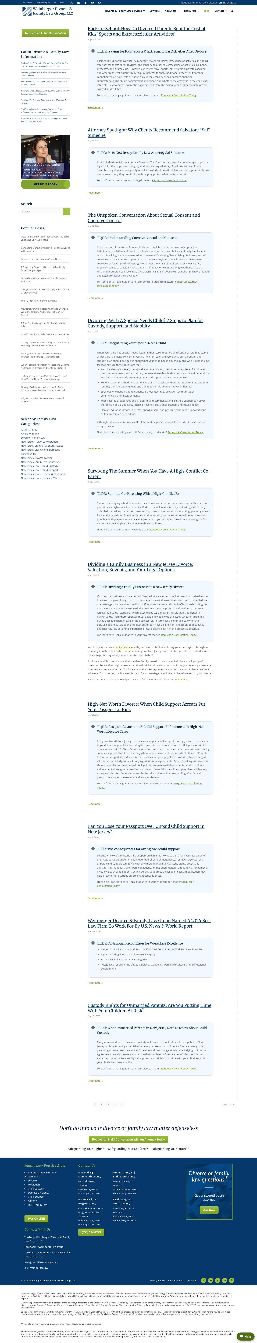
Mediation (34, 1184)
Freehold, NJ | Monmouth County (89, 1174)
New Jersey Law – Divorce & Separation (43, 474)
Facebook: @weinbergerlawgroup (43, 1246)
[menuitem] (157, 1280)
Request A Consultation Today (178, 95)
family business (124, 647)
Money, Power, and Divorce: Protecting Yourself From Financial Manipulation (41, 355)
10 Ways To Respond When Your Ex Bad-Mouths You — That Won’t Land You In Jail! (43, 389)
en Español (28, 2)
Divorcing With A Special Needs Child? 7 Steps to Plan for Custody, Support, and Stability (145, 323)
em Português (43, 2)
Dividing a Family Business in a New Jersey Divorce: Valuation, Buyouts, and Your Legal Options (140, 567)
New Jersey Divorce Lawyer (36, 458)
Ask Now (209, 1210)
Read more (94, 107)
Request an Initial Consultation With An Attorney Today (128, 1139)
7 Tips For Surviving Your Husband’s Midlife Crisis (43, 324)
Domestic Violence (38, 1192)
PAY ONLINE (36, 1218)
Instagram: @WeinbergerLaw (41, 1262)
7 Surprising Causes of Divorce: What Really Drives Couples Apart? (43, 268)
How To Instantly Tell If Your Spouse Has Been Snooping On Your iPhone (45, 238)
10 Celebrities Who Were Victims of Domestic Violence (44, 280)
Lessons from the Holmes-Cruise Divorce (42, 259)
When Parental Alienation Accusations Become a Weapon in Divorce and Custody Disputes (45, 366)
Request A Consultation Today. (186, 432)
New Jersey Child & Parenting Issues (42, 445)
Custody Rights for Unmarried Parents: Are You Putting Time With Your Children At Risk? (149, 1008)
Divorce (32, 1180)
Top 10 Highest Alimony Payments (39, 300)
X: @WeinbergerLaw (36, 1267)
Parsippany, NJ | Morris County (123, 1201)
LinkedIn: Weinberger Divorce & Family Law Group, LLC (47, 1254)
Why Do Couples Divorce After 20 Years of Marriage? (42, 400)
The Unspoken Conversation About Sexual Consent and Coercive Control (144, 217)
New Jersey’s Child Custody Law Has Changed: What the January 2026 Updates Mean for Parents (44, 312)
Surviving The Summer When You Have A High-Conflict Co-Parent (149, 473)
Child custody (36, 1188)
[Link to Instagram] (99, 2)
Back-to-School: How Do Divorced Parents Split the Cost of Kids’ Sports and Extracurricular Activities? (146, 31)
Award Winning (30, 433)
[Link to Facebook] (85, 2)
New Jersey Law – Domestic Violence (42, 478)
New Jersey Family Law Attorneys (40, 462)
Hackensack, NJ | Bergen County (88, 1201)
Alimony (32, 1200)
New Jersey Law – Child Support (39, 470)
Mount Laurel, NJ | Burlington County (124, 1174)
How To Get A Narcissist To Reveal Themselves (45, 334)
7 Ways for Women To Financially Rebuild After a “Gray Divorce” (45, 291)
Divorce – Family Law (33, 437)
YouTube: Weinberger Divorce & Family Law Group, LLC (47, 1239)
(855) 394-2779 (227, 2)
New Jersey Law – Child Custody (39, 466)
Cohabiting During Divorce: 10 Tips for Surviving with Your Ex (45, 249)
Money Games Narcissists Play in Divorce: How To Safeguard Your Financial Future (45, 344)
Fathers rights (29, 429)
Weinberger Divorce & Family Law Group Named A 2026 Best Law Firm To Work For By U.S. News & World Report (149, 923)
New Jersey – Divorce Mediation (39, 441)
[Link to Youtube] (92, 2)
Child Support (36, 1196)
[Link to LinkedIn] (78, 2)
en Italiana (59, 2)
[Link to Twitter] (71, 2)
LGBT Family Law (37, 1204)
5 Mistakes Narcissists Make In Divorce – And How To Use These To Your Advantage (44, 377)
